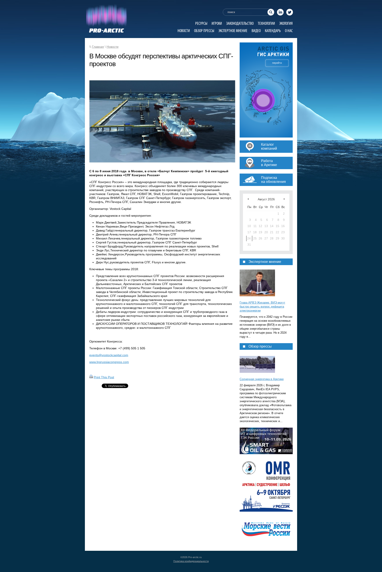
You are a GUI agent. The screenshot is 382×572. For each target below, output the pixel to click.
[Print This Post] (91, 377)
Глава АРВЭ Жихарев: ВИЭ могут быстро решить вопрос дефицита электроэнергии (262, 306)
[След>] (284, 199)
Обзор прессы (204, 30)
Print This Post (104, 377)
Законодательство (240, 23)
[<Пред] (248, 199)
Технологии (266, 23)
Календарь (273, 30)
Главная (98, 46)
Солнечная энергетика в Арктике (262, 379)
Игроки (217, 23)
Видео (256, 30)
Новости (184, 30)
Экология (286, 23)
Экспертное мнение (232, 30)
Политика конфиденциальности (191, 561)
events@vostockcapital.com (108, 355)
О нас (289, 30)
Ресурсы (201, 23)
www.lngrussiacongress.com (109, 362)
